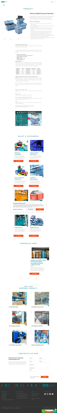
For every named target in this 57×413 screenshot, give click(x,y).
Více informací (35, 206)
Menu (52, 1)
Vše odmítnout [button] (30, 209)
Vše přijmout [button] (39, 209)
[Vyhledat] (55, 2)
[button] (18, 209)
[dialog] (28, 206)
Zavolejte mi (49, 411)
